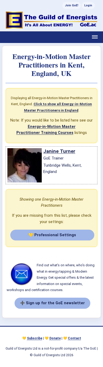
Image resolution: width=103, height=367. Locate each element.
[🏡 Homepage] (51, 20)
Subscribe (34, 338)
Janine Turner (59, 151)
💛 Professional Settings (52, 235)
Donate (55, 338)
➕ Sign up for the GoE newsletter (52, 303)
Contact (74, 338)
